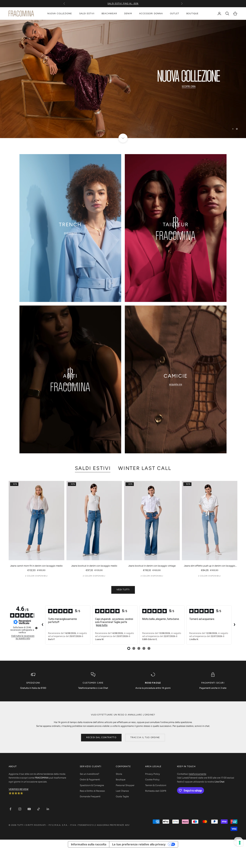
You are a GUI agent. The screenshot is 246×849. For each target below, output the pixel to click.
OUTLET (174, 13)
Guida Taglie (122, 796)
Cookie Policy (152, 779)
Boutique (120, 779)
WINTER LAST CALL (144, 468)
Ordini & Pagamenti (90, 779)
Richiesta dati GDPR (155, 791)
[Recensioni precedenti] (42, 624)
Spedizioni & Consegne (92, 785)
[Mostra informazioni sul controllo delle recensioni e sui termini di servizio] (36, 628)
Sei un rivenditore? (89, 774)
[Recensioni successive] (234, 624)
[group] (123, 79)
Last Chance (122, 791)
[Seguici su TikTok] (38, 809)
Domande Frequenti (90, 796)
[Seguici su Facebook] (10, 809)
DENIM (128, 13)
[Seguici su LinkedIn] (48, 809)
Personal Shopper (125, 785)
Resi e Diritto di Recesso (92, 791)
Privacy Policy (152, 774)
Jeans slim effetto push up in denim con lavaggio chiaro (209, 566)
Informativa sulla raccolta (88, 844)
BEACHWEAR (109, 13)
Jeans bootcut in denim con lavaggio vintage (152, 565)
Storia (119, 774)
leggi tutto (102, 625)
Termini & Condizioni (155, 785)
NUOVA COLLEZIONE (59, 13)
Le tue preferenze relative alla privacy (139, 844)
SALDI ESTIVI (86, 13)
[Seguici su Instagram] (20, 809)
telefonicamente (197, 774)
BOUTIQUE (192, 13)
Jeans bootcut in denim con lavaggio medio (94, 565)
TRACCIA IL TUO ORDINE (145, 737)
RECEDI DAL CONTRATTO (101, 737)
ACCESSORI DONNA (151, 13)
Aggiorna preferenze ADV (113, 825)
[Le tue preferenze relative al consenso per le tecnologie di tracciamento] (239, 842)
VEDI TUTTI (123, 589)
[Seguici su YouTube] (29, 809)
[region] (123, 79)
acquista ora (70, 232)
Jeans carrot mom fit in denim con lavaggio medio (36, 565)
